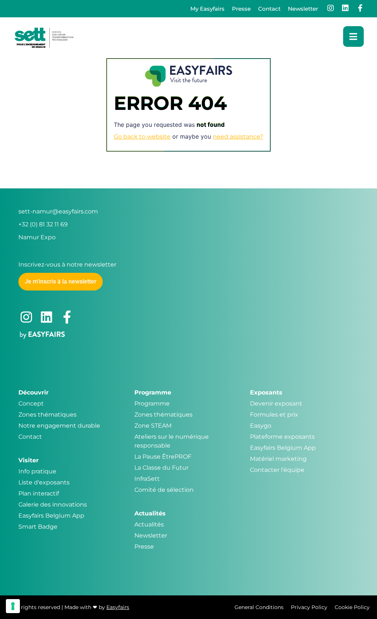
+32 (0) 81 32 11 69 (43, 224)
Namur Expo (37, 237)
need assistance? (238, 136)
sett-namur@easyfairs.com (58, 211)
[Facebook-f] (360, 8)
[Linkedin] (345, 8)
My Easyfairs (207, 8)
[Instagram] (330, 8)
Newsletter (303, 8)
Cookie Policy (352, 607)
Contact (269, 8)
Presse (241, 8)
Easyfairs (117, 607)
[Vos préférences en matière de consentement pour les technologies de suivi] (13, 606)
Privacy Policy (309, 607)
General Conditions (259, 607)
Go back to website (142, 136)
